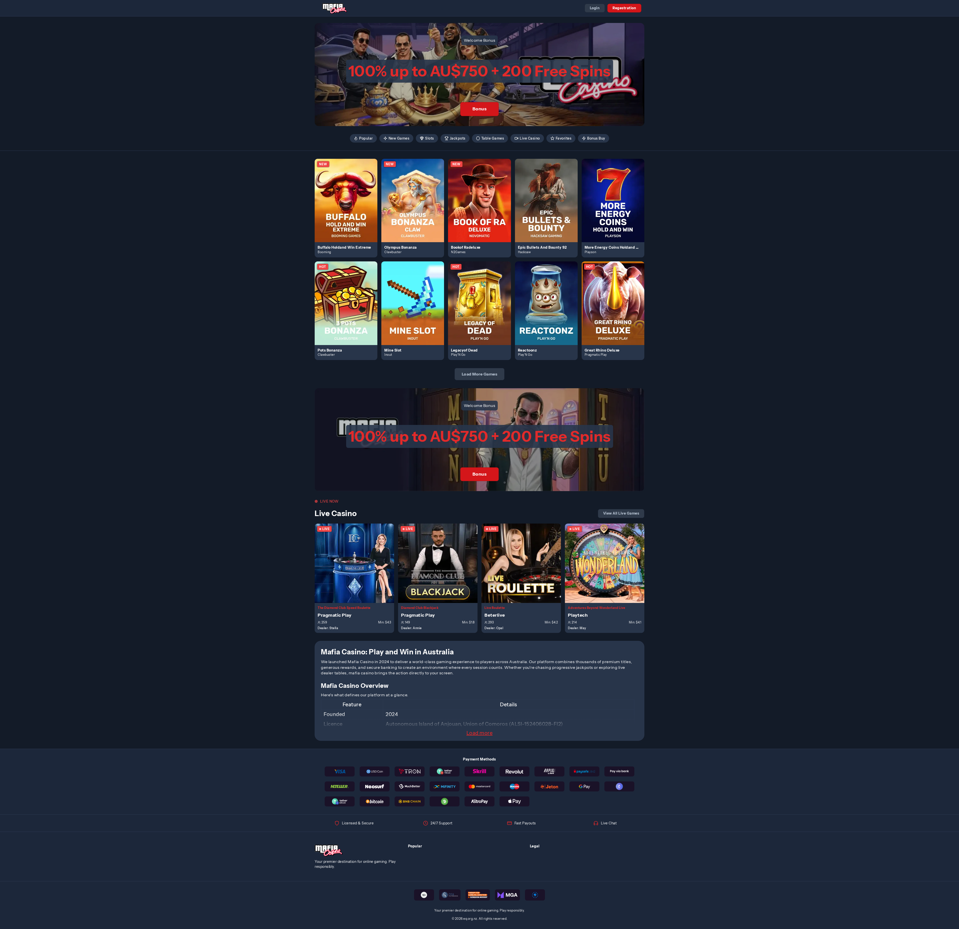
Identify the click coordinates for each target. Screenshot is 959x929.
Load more (480, 733)
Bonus (480, 109)
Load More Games (479, 374)
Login (595, 8)
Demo (349, 205)
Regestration (624, 8)
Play (349, 194)
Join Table (357, 563)
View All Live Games (621, 513)
